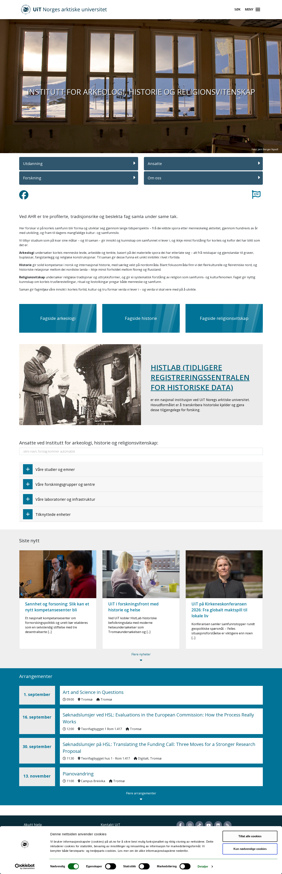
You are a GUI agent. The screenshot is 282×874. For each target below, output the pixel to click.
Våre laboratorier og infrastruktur (65, 499)
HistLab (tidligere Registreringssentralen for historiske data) (200, 377)
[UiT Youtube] (209, 825)
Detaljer (203, 866)
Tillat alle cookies (249, 836)
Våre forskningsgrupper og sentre (65, 484)
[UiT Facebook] (180, 825)
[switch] (110, 866)
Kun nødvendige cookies (250, 848)
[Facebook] (23, 197)
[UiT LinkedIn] (218, 825)
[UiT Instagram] (190, 825)
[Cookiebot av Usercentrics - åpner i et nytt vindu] (25, 866)
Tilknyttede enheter (53, 514)
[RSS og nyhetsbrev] (227, 825)
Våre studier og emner (55, 469)
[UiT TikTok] (199, 825)
